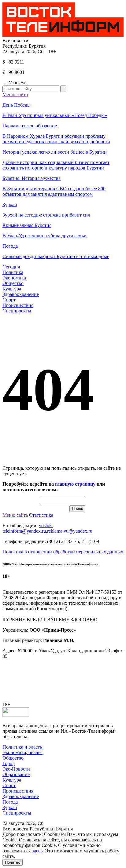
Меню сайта (15, 94)
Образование (16, 774)
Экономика (14, 277)
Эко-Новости (16, 768)
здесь (37, 850)
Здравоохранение (20, 294)
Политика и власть (22, 746)
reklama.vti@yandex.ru (69, 531)
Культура (11, 288)
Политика (12, 272)
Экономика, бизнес (22, 752)
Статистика (41, 515)
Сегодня (11, 266)
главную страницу (75, 484)
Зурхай (9, 807)
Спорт (9, 299)
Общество (13, 283)
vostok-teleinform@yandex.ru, (27, 528)
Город (8, 763)
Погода (10, 801)
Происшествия (17, 305)
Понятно (12, 862)
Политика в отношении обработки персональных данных (62, 551)
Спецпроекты (16, 310)
